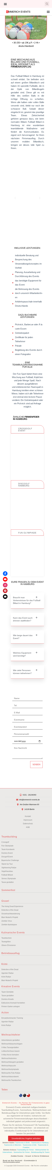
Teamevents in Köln (29, 1145)
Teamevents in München (12, 1145)
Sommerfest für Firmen (22, 1152)
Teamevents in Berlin (22, 1142)
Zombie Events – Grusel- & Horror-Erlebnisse (30, 1156)
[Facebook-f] (20, 1095)
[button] (5, 3)
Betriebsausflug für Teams (40, 1152)
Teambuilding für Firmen (25, 1150)
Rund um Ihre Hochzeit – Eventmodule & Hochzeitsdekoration (20, 1161)
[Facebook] (5, 573)
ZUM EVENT (27, 472)
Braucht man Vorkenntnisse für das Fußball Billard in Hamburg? (26, 600)
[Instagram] (24, 1095)
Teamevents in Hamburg (40, 1142)
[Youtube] (28, 1095)
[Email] (5, 596)
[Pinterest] (5, 590)
